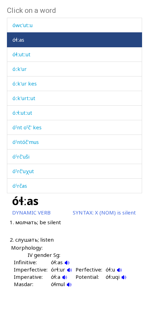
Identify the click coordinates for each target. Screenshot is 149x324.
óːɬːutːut (22, 112)
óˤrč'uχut (23, 171)
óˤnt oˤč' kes (27, 127)
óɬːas (18, 39)
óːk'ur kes (24, 83)
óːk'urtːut (23, 98)
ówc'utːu (22, 25)
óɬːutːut (21, 54)
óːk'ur (19, 68)
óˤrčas (19, 185)
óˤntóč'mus (25, 141)
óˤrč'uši (20, 156)
